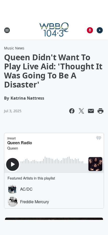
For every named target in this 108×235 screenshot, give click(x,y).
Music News (14, 48)
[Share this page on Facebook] (71, 110)
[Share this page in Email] (90, 110)
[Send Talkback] (90, 30)
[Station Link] (54, 30)
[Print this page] (100, 110)
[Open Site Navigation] (7, 30)
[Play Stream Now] (100, 30)
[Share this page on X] (81, 110)
